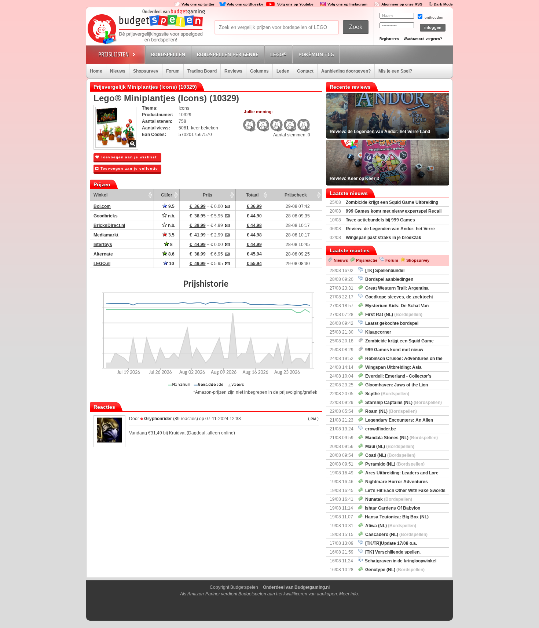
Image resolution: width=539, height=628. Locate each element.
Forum (173, 71)
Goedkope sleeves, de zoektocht (398, 297)
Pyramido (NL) (394, 464)
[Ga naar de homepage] (145, 29)
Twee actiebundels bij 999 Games (380, 220)
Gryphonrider (158, 418)
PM (313, 419)
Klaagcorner (377, 332)
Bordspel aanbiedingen (388, 279)
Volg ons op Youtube (295, 4)
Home (96, 71)
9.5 (171, 206)
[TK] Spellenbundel (383, 270)
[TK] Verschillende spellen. (392, 552)
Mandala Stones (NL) (400, 437)
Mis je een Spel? (395, 71)
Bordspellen (168, 54)
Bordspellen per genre (227, 54)
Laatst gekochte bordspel (390, 323)
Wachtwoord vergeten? (423, 39)
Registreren (389, 39)
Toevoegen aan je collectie (128, 168)
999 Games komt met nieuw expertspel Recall (393, 211)
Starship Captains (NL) (402, 402)
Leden (282, 71)
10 (171, 263)
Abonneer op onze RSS (401, 4)
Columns (259, 71)
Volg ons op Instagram (347, 4)
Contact (305, 71)
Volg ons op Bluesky (245, 4)
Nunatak (387, 499)
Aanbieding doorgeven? (346, 71)
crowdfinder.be (379, 428)
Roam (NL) (390, 411)
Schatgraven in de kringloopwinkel (399, 560)
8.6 (171, 254)
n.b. (171, 215)
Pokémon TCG (316, 54)
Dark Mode (443, 4)
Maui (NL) (388, 446)
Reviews (233, 71)
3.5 (171, 235)
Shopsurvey (145, 71)
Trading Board (202, 71)
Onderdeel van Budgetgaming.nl (296, 587)
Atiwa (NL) (389, 525)
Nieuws (117, 71)
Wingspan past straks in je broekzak (383, 237)
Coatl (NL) (389, 455)
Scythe (386, 393)
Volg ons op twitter (198, 4)
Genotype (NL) (394, 569)
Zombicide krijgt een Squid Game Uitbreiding (392, 202)
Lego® (278, 54)
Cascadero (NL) (395, 534)
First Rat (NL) (392, 314)
